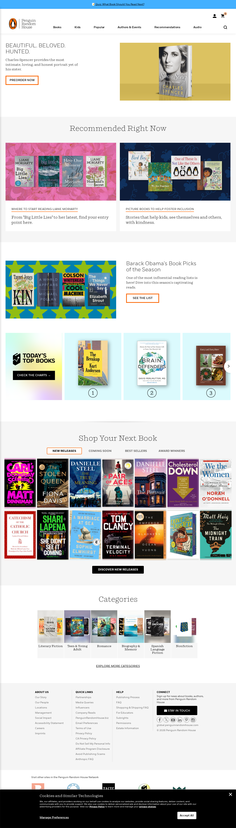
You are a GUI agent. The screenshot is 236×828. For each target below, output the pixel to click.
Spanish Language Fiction (157, 649)
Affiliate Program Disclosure (93, 749)
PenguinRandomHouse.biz (92, 718)
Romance (104, 646)
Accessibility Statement (49, 723)
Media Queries (84, 702)
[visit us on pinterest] (186, 720)
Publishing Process (128, 697)
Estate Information (127, 728)
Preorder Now (22, 80)
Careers (39, 728)
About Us (42, 692)
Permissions (123, 723)
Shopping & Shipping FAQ (132, 707)
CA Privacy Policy (86, 738)
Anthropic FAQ (84, 759)
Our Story (40, 697)
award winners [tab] (172, 451)
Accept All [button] (187, 815)
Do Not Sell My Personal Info (93, 743)
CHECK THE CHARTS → (34, 375)
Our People (42, 702)
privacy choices (147, 806)
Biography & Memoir (131, 648)
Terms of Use (83, 728)
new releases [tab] (64, 451)
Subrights (122, 718)
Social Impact (43, 718)
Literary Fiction (50, 646)
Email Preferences (87, 723)
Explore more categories (118, 666)
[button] (57, 27)
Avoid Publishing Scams (90, 754)
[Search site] (225, 27)
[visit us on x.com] (166, 720)
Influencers (82, 707)
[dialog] (118, 809)
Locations (41, 707)
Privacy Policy (84, 733)
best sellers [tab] (136, 451)
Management (43, 713)
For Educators (124, 713)
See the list (142, 298)
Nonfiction (184, 646)
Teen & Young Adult (77, 648)
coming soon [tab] (100, 451)
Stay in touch (178, 711)
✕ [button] (230, 795)
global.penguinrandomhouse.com (177, 725)
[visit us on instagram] (193, 720)
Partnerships (83, 697)
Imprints (40, 733)
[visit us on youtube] (173, 720)
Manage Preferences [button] (54, 817)
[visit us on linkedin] (180, 720)
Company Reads (86, 713)
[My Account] (214, 14)
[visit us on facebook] (159, 720)
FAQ (119, 702)
